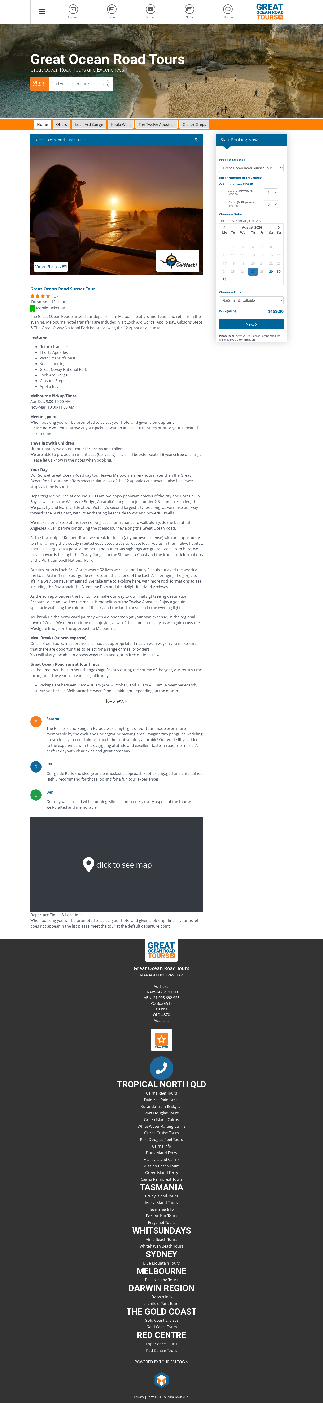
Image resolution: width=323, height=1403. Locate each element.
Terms (151, 1397)
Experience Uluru (161, 1344)
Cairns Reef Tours (161, 1093)
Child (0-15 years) (241, 202)
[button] (42, 12)
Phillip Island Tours (161, 1279)
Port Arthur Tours (161, 1215)
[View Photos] (116, 209)
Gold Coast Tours (161, 1327)
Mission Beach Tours (161, 1166)
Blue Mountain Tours (161, 1263)
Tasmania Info (161, 1209)
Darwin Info (161, 1296)
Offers (61, 124)
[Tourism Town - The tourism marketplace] (162, 1379)
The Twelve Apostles (157, 124)
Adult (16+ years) (240, 190)
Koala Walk (121, 124)
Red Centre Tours (161, 1350)
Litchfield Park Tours (161, 1303)
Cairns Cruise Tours (161, 1132)
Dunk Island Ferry (161, 1152)
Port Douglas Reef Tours (161, 1139)
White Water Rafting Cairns (162, 1126)
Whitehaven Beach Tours (161, 1246)
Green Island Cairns (161, 1119)
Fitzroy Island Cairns (161, 1159)
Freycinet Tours (161, 1222)
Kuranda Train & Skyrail (161, 1106)
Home (42, 124)
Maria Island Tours (161, 1202)
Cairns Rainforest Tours (161, 1179)
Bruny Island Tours (161, 1196)
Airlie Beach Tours (161, 1239)
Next (250, 324)
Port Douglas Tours (161, 1113)
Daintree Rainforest (161, 1099)
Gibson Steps (194, 124)
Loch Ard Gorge (89, 124)
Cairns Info (161, 1146)
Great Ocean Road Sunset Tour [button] (60, 140)
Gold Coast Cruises (162, 1320)
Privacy (139, 1397)
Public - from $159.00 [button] (237, 184)
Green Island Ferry (161, 1172)
